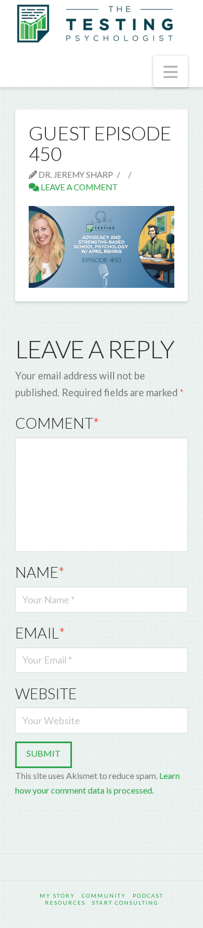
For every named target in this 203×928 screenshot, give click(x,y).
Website (46, 694)
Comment (57, 423)
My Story (57, 895)
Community (104, 895)
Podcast (148, 895)
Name (39, 572)
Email (40, 633)
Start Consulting (125, 902)
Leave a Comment (78, 187)
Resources (65, 902)
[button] (170, 71)
